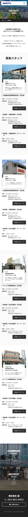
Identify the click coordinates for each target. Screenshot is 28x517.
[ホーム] (7, 3)
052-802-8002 (16, 500)
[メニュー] (24, 3)
